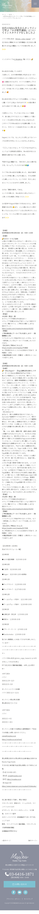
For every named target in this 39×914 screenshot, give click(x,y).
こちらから (18, 59)
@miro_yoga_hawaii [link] (23, 39)
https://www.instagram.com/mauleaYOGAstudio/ (19, 786)
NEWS (10, 14)
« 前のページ (6, 840)
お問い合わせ (19, 884)
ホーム (4, 14)
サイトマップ (28, 899)
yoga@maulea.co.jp (9, 736)
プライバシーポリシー (13, 899)
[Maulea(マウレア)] (7, 7)
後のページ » (32, 840)
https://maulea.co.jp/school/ (12, 739)
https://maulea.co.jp (14, 779)
